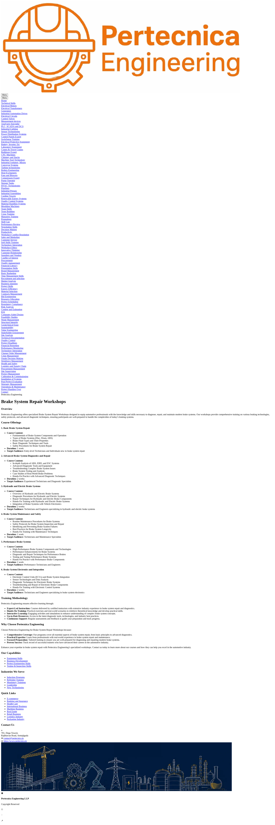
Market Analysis (8, 281)
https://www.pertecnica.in (15, 741)
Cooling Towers (8, 196)
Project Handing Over (11, 389)
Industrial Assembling (11, 193)
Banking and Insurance (17, 701)
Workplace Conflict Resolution (15, 234)
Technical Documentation (12, 338)
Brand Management (10, 271)
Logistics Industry (15, 716)
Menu (4, 95)
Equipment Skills (14, 658)
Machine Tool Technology (13, 160)
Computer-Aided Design (12, 314)
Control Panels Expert (11, 136)
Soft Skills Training (10, 242)
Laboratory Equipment (11, 147)
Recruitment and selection (12, 278)
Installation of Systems (11, 379)
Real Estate (12, 711)
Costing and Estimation (11, 309)
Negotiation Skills (9, 227)
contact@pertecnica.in (14, 738)
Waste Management (10, 320)
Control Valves (8, 118)
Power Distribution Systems (13, 134)
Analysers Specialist (10, 124)
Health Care (12, 704)
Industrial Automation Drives (14, 113)
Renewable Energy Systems (13, 198)
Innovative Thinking (10, 250)
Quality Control (8, 340)
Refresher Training (15, 680)
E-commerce (12, 698)
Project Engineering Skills (18, 663)
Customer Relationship (11, 253)
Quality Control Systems (12, 201)
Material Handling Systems (13, 204)
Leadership (12, 685)
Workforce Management (12, 361)
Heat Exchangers (9, 173)
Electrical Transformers (11, 108)
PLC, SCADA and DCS (12, 126)
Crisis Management (10, 356)
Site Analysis (7, 335)
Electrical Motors (9, 106)
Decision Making (9, 229)
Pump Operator (8, 180)
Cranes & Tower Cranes (12, 149)
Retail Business (14, 714)
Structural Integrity (9, 322)
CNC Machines (8, 155)
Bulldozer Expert (9, 152)
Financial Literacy (9, 265)
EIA (3, 312)
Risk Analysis (7, 307)
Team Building (8, 211)
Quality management (10, 263)
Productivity (6, 232)
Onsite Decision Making (12, 358)
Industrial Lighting (9, 129)
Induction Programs (16, 677)
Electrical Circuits (9, 116)
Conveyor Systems (9, 165)
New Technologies (15, 687)
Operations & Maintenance (13, 387)
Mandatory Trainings (16, 682)
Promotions (6, 219)
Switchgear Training (10, 139)
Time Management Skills (12, 276)
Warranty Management (11, 384)
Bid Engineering (8, 296)
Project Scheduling (9, 301)
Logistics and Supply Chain (13, 366)
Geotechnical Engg (9, 325)
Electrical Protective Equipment (15, 142)
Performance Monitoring (12, 348)
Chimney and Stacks (10, 157)
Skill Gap (5, 222)
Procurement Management (13, 369)
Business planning (9, 283)
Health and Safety (9, 363)
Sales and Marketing (10, 237)
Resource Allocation (10, 299)
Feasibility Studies (9, 317)
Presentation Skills (9, 268)
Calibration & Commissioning (14, 376)
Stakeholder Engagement (12, 332)
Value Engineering (9, 330)
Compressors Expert (10, 178)
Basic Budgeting (8, 273)
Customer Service (9, 240)
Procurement (7, 260)
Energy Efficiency (9, 289)
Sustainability (7, 327)
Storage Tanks (7, 183)
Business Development (17, 661)
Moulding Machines (10, 206)
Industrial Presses (9, 191)
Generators (6, 111)
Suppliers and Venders (11, 255)
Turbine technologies (10, 167)
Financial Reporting (10, 345)
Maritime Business (15, 709)
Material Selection (9, 291)
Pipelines (5, 188)
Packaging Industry (15, 719)
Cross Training (7, 214)
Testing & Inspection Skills (19, 666)
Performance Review (10, 224)
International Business (17, 706)
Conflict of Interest (9, 258)
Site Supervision (8, 371)
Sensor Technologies (10, 131)
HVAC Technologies (10, 185)
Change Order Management (13, 353)
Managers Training (9, 216)
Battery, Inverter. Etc (10, 144)
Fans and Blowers (9, 175)
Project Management (10, 374)
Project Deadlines (9, 343)
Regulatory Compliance (12, 304)
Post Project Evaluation (11, 381)
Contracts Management (11, 294)
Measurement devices (11, 121)
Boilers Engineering (10, 170)
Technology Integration (11, 245)
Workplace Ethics (9, 247)
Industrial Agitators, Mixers (13, 162)
